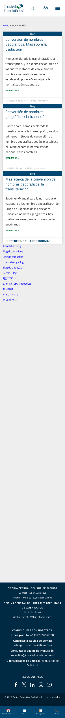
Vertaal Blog (10, 273)
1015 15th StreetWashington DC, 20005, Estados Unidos (32, 614)
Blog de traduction (13, 257)
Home (6, 25)
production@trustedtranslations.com (32, 655)
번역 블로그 (10, 300)
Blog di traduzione (13, 251)
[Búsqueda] (32, 8)
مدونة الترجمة (10, 294)
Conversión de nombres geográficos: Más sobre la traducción (26, 44)
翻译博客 (8, 289)
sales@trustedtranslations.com (32, 645)
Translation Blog (12, 246)
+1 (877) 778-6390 (42, 635)
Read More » (12, 90)
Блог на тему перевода (17, 284)
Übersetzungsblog (13, 262)
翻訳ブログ (9, 278)
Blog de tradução (12, 267)
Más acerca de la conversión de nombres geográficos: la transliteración (30, 184)
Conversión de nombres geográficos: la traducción (25, 114)
